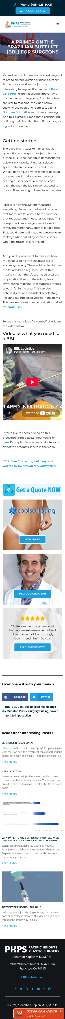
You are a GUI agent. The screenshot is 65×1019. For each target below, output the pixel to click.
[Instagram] (15, 988)
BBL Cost (17, 707)
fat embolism (12, 307)
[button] (58, 24)
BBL (7, 707)
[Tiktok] (43, 988)
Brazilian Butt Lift (15, 112)
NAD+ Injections (12, 771)
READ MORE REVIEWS (32, 647)
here (6, 442)
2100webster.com (32, 977)
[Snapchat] (49, 988)
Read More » (9, 762)
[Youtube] (38, 988)
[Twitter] (21, 988)
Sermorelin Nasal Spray (17, 743)
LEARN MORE (32, 539)
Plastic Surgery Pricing (33, 711)
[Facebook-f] (32, 988)
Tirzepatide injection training (21, 907)
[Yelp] (27, 988)
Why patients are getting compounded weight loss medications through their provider (32, 839)
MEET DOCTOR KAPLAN (32, 593)
